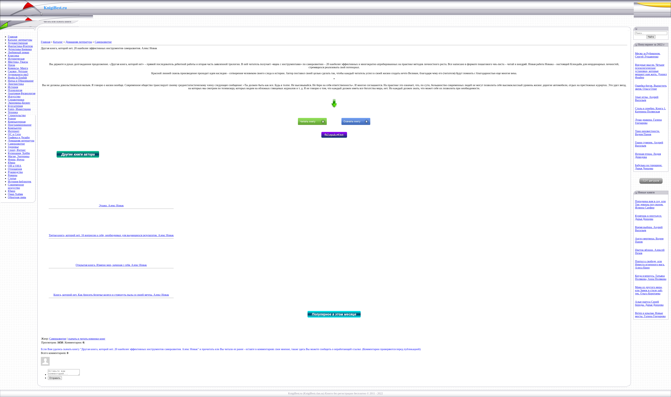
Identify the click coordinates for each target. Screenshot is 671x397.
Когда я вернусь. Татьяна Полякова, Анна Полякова (650, 277)
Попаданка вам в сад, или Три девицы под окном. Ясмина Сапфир (650, 204)
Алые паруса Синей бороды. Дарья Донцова (649, 303)
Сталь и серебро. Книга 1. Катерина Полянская (650, 110)
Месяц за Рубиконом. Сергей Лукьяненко (647, 55)
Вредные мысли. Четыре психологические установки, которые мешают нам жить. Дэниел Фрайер (651, 71)
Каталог (58, 41)
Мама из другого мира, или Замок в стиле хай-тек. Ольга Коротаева (649, 290)
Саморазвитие (103, 41)
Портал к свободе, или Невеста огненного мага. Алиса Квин (650, 264)
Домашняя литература (79, 41)
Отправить (54, 378)
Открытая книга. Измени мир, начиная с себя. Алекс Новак (111, 265)
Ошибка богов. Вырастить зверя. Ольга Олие (651, 87)
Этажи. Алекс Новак (111, 205)
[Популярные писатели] (651, 182)
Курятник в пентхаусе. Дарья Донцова (648, 217)
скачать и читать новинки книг (86, 338)
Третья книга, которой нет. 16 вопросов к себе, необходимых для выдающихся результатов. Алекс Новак (111, 235)
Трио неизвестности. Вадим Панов (647, 133)
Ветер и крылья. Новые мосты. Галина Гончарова (650, 315)
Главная (45, 41)
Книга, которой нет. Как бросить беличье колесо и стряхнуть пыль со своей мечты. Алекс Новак (111, 294)
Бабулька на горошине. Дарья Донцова (648, 167)
